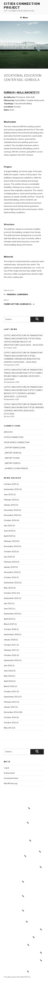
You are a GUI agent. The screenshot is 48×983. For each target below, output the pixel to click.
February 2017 (10, 650)
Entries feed (9, 773)
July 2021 (8, 603)
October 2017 (10, 645)
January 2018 (9, 640)
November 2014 (11, 712)
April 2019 (8, 619)
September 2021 (11, 598)
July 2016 (8, 665)
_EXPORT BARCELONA (14, 447)
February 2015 (10, 702)
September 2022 (11, 583)
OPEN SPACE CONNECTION (16, 442)
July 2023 (8, 557)
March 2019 (9, 624)
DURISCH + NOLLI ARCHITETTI (21, 92)
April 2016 (8, 681)
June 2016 (8, 671)
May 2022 (8, 588)
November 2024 (11, 515)
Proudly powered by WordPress (17, 977)
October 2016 (10, 655)
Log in (6, 768)
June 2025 (8, 494)
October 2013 (10, 722)
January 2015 (9, 707)
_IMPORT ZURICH (12, 463)
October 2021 (10, 593)
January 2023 (9, 567)
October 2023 (10, 551)
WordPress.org (10, 783)
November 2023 (11, 546)
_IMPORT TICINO (12, 458)
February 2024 (10, 541)
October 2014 (10, 717)
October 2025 (10, 484)
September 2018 (11, 634)
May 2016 (8, 676)
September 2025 (11, 489)
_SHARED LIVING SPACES (16, 468)
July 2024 (8, 525)
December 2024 (11, 510)
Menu (25, 17)
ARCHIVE (8, 432)
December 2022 (11, 572)
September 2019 (11, 614)
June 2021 (8, 608)
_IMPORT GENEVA (12, 453)
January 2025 (10, 505)
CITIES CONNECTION (13, 437)
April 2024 (8, 536)
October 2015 (10, 691)
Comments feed (11, 778)
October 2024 (10, 520)
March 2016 (9, 686)
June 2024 (8, 531)
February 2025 (10, 500)
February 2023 (10, 562)
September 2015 (11, 697)
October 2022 (10, 577)
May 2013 (8, 728)
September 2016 (11, 660)
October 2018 (10, 629)
